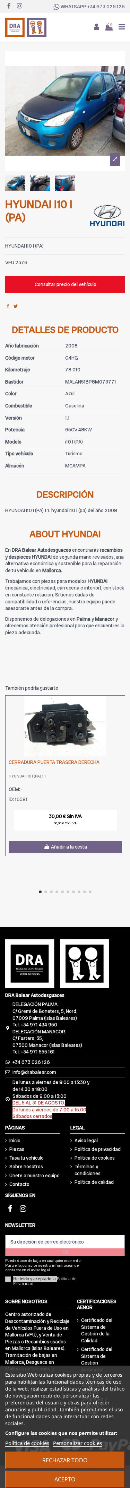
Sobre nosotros (26, 1166)
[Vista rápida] (119, 718)
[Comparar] (119, 706)
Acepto (65, 1479)
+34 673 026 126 (106, 6)
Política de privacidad (98, 1149)
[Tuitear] (16, 306)
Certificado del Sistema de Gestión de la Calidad (96, 1330)
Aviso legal (86, 1140)
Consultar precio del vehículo (65, 284)
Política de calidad (94, 1182)
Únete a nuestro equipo (34, 1175)
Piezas (16, 1149)
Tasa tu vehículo (26, 1158)
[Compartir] (8, 306)
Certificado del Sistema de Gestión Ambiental (96, 1359)
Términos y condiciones (88, 1170)
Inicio (14, 1140)
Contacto (19, 1184)
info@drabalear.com (34, 1072)
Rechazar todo (65, 1460)
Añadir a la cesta (69, 847)
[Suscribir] (65, 1252)
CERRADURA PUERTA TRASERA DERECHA (54, 762)
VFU (9, 262)
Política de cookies (95, 1158)
